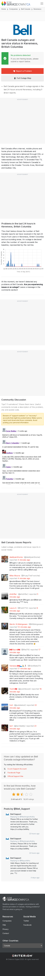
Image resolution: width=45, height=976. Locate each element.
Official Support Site (15, 776)
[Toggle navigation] (42, 3)
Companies (13, 9)
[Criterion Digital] (22, 956)
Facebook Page (14, 772)
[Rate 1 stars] (14, 794)
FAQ (4, 925)
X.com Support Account (17, 769)
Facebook (27, 925)
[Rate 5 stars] (31, 794)
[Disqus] (22, 455)
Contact (6, 933)
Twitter (26, 921)
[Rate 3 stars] (22, 794)
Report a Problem (24, 71)
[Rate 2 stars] (18, 794)
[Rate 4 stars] (27, 794)
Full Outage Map (24, 78)
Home (3, 9)
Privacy (5, 929)
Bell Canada (25, 9)
